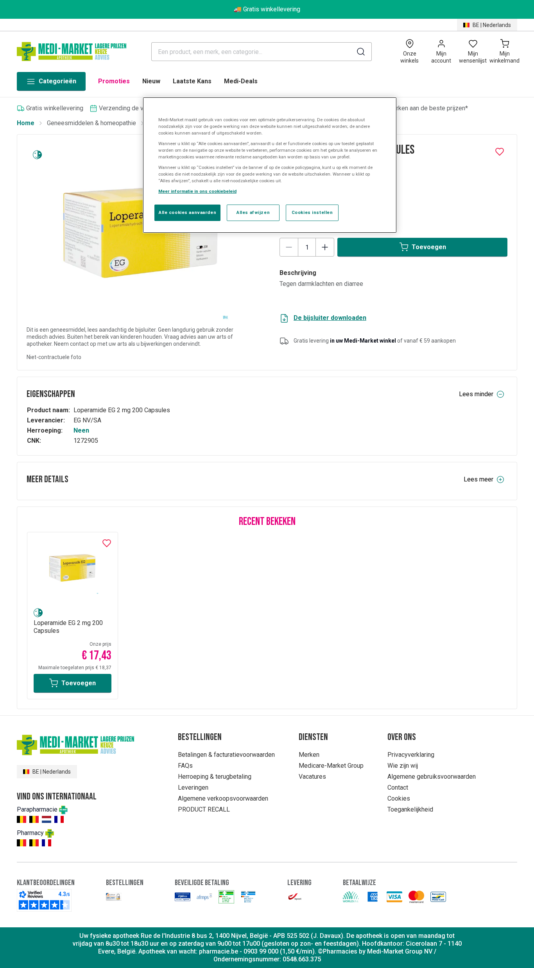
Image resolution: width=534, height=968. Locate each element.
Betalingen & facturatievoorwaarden (226, 754)
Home (25, 123)
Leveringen (193, 787)
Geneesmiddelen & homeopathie (91, 123)
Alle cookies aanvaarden (187, 212)
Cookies (398, 798)
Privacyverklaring (410, 754)
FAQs (185, 765)
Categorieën (57, 81)
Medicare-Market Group (331, 765)
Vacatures (312, 776)
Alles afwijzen (253, 212)
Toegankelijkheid (410, 809)
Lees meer (478, 479)
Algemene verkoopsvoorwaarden (223, 798)
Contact (397, 787)
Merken (309, 754)
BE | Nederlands (492, 25)
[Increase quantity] (325, 247)
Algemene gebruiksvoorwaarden (431, 776)
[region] (270, 165)
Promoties (114, 81)
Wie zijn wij (402, 765)
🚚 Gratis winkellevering (267, 9)
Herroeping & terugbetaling (214, 776)
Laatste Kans (192, 81)
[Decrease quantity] (289, 247)
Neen (81, 430)
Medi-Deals (241, 81)
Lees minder (476, 394)
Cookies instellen (312, 212)
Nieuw (151, 81)
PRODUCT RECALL (204, 809)
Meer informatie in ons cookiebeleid (197, 191)
